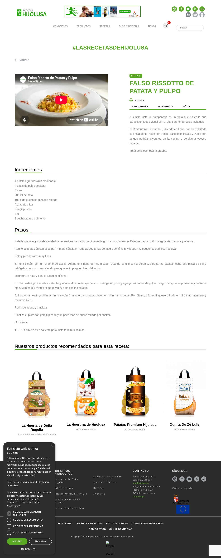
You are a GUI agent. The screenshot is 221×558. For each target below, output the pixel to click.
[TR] (188, 15)
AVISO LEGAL (65, 523)
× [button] (51, 446)
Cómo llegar (139, 496)
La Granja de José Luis (107, 476)
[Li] (202, 9)
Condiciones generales (148, 523)
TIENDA (152, 26)
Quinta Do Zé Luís (105, 482)
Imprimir (139, 100)
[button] (29, 549)
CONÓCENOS (60, 26)
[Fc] (181, 9)
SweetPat (99, 493)
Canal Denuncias (120, 529)
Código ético (97, 529)
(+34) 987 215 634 (143, 479)
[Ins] (174, 9)
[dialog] (29, 498)
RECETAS (104, 26)
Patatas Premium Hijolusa (70, 493)
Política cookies (117, 523)
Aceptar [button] (17, 541)
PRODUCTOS (83, 26)
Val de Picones (63, 488)
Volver (24, 60)
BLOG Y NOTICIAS (129, 26)
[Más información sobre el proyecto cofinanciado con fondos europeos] (189, 504)
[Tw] (195, 9)
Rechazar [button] (40, 541)
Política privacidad (89, 523)
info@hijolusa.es (141, 483)
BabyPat (98, 488)
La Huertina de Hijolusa (69, 508)
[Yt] (188, 9)
